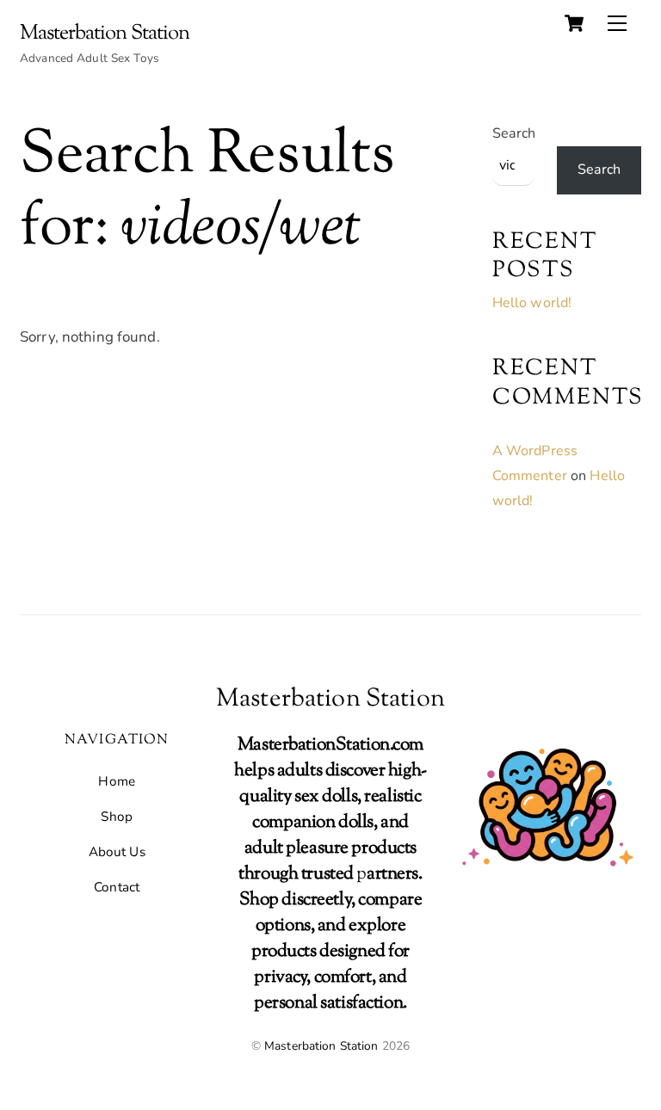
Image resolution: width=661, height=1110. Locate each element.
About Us (117, 851)
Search (514, 133)
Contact (116, 887)
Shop (117, 816)
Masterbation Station (321, 1046)
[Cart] (574, 23)
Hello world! (532, 302)
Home (116, 781)
